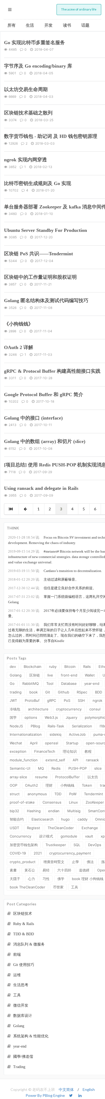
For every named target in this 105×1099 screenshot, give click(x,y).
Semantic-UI (20, 768)
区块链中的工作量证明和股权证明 (40, 277)
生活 (30, 25)
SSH (81, 700)
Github (63, 692)
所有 (12, 25)
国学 (13, 717)
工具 (74, 887)
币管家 (58, 887)
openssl (51, 743)
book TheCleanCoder (27, 887)
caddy (83, 819)
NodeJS (16, 726)
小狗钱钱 (67, 785)
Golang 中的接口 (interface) (33, 418)
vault (89, 836)
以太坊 (93, 777)
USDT (14, 828)
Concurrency (20, 836)
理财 (49, 785)
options (30, 717)
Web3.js (51, 717)
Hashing (34, 811)
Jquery (71, 717)
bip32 (14, 811)
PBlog (35, 726)
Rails (87, 666)
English (89, 1089)
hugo (65, 819)
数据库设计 (22, 1016)
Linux (73, 802)
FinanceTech (44, 751)
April (33, 743)
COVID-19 (18, 853)
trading (16, 692)
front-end (69, 675)
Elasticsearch (43, 819)
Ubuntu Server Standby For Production (45, 230)
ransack (92, 760)
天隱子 (15, 879)
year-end (91, 683)
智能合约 (17, 819)
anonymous (37, 794)
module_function (24, 760)
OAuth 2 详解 (18, 347)
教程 (88, 751)
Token (87, 785)
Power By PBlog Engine (45, 1095)
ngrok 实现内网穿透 (25, 159)
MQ (41, 768)
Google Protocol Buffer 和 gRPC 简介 (43, 394)
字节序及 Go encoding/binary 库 (38, 66)
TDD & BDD (23, 934)
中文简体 (66, 1089)
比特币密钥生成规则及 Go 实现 (37, 183)
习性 (46, 879)
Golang (16, 675)
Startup (72, 743)
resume (41, 777)
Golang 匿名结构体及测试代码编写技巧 (46, 300)
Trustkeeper (56, 845)
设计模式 (46, 836)
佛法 (90, 862)
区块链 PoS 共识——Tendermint (38, 253)
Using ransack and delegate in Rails (41, 488)
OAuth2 (31, 785)
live (50, 675)
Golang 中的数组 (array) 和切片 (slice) (44, 441)
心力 (31, 879)
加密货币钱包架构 (24, 845)
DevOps (94, 845)
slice (98, 768)
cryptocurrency (69, 709)
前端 (16, 955)
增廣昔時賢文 (53, 862)
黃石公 (29, 870)
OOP (13, 785)
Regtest (33, 828)
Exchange (90, 828)
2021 (38, 853)
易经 (46, 870)
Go (12, 683)
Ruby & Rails (23, 924)
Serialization (82, 726)
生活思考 (20, 985)
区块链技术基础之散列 (28, 113)
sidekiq (55, 734)
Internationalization (26, 734)
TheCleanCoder (61, 828)
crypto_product (23, 862)
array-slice (18, 777)
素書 (13, 870)
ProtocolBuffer (67, 777)
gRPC (51, 700)
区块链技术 (22, 914)
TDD (57, 794)
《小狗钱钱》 (18, 324)
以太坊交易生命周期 (26, 89)
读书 (67, 25)
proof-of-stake (22, 802)
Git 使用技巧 (23, 965)
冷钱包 (15, 709)
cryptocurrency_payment (70, 853)
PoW (72, 794)
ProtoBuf (32, 700)
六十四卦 (64, 870)
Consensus (52, 802)
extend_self (55, 760)
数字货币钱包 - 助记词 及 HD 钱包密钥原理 (50, 136)
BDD (98, 692)
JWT (13, 700)
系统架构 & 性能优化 (30, 1036)
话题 (85, 25)
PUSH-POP (77, 768)
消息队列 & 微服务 (28, 944)
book (33, 692)
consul (94, 709)
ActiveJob (77, 734)
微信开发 (20, 1005)
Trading (18, 1067)
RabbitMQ (30, 683)
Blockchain (32, 666)
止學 (75, 862)
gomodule (69, 836)
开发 (48, 25)
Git (47, 692)
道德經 (84, 870)
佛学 (60, 879)
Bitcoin (70, 666)
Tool (49, 683)
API (75, 760)
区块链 (34, 675)
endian (54, 811)
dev (13, 666)
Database (69, 683)
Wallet (90, 675)
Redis (56, 768)
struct (15, 794)
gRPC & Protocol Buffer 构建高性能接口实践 (52, 371)
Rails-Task (56, 726)
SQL (77, 845)
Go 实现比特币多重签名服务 (34, 42)
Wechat (16, 743)
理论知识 (70, 751)
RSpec (82, 692)
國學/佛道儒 (22, 1057)
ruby (53, 666)
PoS (67, 700)
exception (18, 751)
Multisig (73, 811)
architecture (38, 709)
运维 (16, 975)
